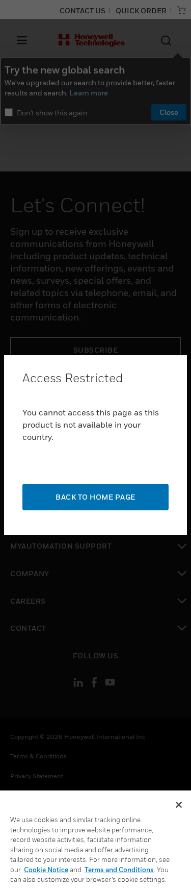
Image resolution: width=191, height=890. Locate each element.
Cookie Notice (46, 870)
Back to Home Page (95, 496)
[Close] (179, 805)
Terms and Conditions (119, 870)
